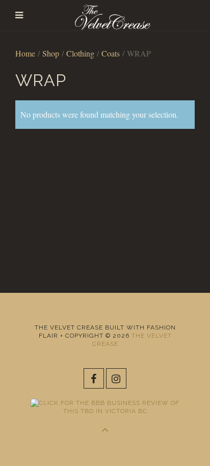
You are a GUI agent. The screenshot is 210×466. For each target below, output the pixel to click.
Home (25, 53)
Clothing (80, 53)
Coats (110, 53)
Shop (50, 53)
